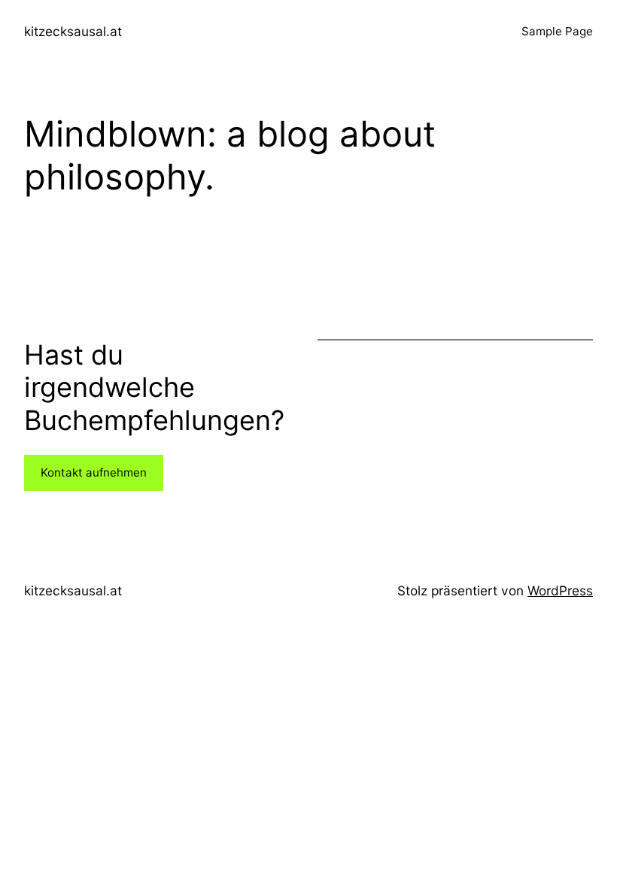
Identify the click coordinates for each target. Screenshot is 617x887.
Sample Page (557, 31)
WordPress (560, 590)
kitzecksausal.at (73, 31)
